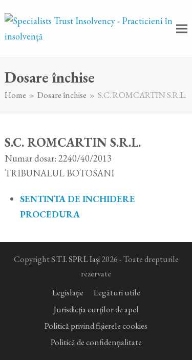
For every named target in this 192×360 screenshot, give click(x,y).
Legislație (67, 292)
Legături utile (117, 292)
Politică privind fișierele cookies (96, 325)
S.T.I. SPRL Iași (75, 259)
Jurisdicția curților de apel (96, 309)
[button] (181, 28)
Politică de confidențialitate (96, 342)
